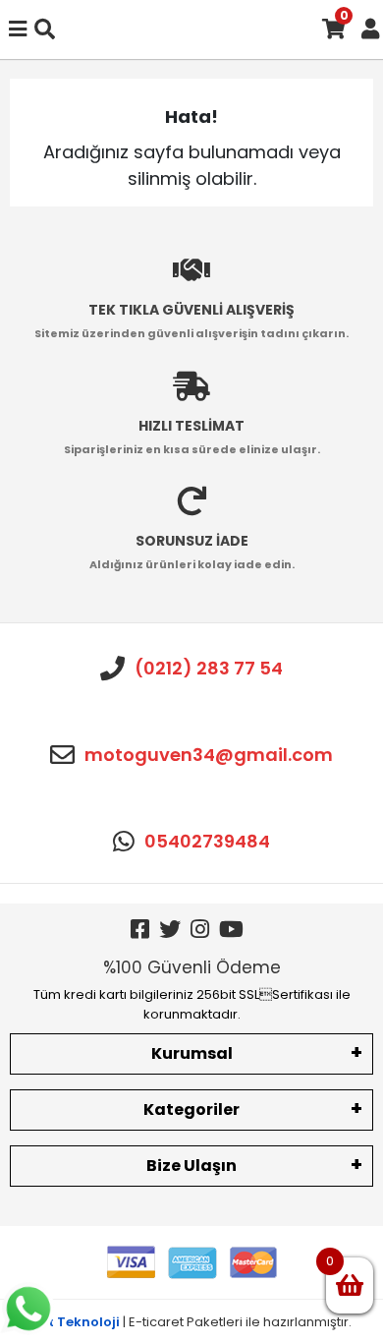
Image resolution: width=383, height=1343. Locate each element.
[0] (349, 1285)
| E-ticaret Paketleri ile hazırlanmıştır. (192, 1322)
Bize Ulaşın (191, 1165)
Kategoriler (191, 1109)
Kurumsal (192, 1053)
